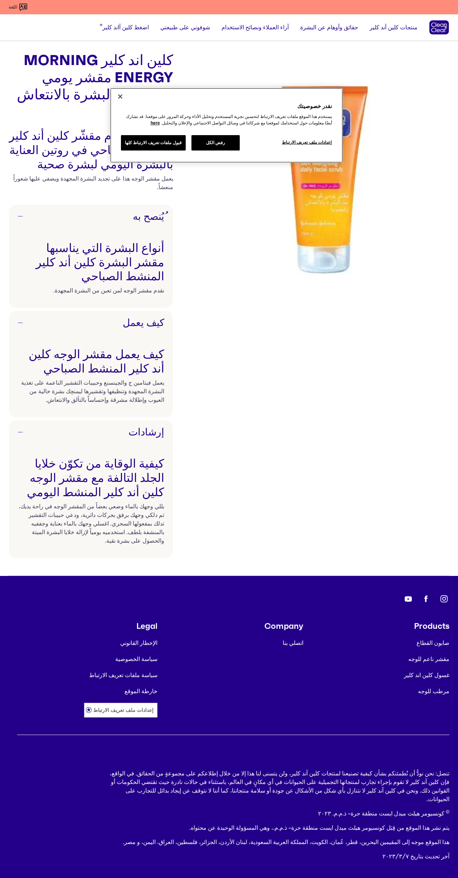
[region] (226, 125)
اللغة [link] (13, 7)
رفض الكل (215, 142)
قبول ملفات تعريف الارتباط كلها (153, 142)
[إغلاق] (120, 96)
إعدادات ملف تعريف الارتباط (123, 709)
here (155, 122)
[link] (444, 599)
